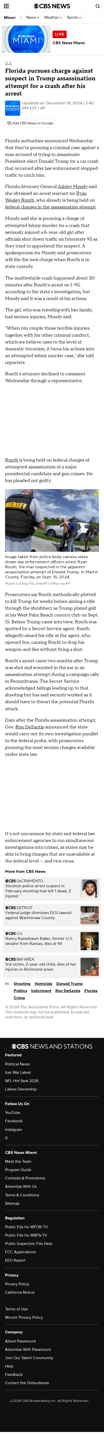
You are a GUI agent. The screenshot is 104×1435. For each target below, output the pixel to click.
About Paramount (20, 1341)
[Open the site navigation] (19, 6)
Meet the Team (18, 1161)
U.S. (8, 63)
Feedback (13, 1375)
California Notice (20, 1292)
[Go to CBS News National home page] (52, 6)
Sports (73, 17)
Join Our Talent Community (29, 1358)
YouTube (12, 1113)
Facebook (13, 1121)
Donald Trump (69, 983)
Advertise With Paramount (28, 1350)
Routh (11, 460)
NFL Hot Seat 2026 (22, 1081)
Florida (90, 990)
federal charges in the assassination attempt (50, 207)
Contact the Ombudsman (27, 1383)
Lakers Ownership (21, 1089)
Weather (52, 17)
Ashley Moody (73, 187)
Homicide (43, 983)
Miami (9, 17)
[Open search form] (97, 6)
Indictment (41, 990)
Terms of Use (16, 1309)
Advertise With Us (21, 1187)
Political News (17, 1064)
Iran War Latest (18, 1072)
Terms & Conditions (22, 1195)
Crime (19, 997)
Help (9, 1366)
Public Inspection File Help (28, 1244)
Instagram (13, 1130)
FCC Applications (20, 1252)
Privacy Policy (17, 1284)
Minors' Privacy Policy (24, 1317)
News (31, 17)
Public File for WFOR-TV (26, 1227)
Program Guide (18, 1170)
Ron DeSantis (29, 727)
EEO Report (15, 1260)
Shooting (22, 983)
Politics (20, 990)
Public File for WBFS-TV (26, 1235)
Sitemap (12, 1203)
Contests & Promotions (25, 1178)
